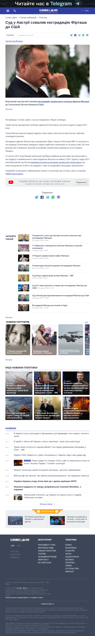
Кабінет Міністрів (47, 551)
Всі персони (44, 563)
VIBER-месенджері (14, 174)
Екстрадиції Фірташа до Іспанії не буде (49, 306)
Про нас (15, 551)
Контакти (15, 554)
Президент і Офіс (47, 545)
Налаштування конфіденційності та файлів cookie (24, 597)
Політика (43, 18)
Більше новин (46, 504)
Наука (68, 554)
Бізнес (68, 545)
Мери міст (43, 560)
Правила (15, 557)
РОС (87, 11)
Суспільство (72, 568)
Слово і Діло (11, 18)
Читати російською (14, 41)
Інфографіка (47, 511)
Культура (70, 551)
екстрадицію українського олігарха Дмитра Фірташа (63, 101)
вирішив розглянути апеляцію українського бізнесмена (56, 162)
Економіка (70, 548)
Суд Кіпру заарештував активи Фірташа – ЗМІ (52, 277)
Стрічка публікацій (28, 18)
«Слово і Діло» (21, 588)
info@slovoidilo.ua (47, 604)
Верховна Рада (46, 548)
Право (68, 566)
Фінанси (69, 571)
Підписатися (81, 182)
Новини (10, 428)
